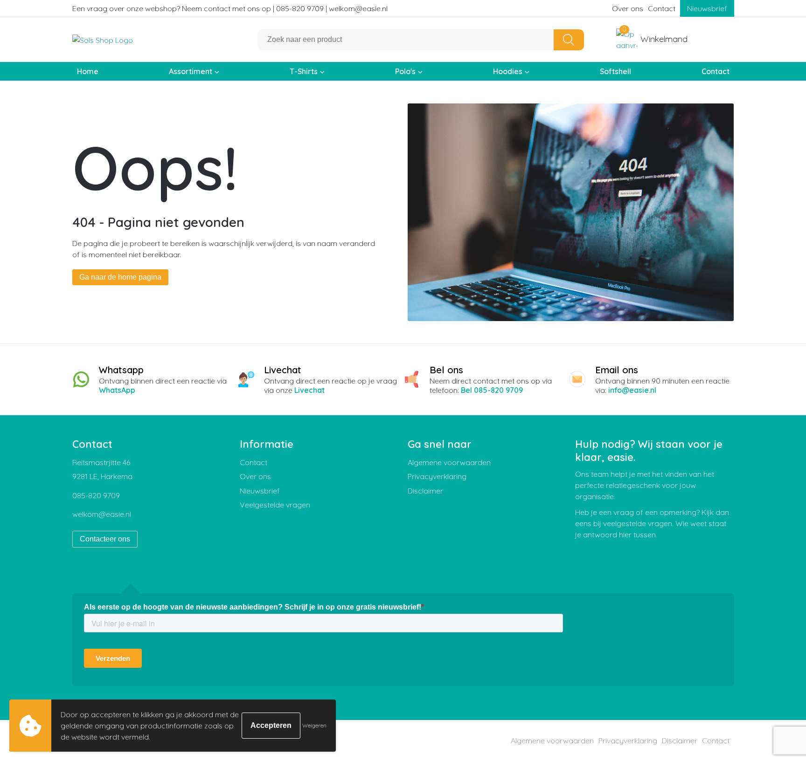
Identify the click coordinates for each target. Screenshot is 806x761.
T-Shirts (304, 71)
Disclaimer (425, 490)
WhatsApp (117, 390)
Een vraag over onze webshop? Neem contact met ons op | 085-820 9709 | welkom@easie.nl (230, 8)
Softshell (615, 71)
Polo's (405, 71)
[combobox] (405, 39)
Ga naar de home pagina (120, 277)
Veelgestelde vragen (275, 504)
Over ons (627, 8)
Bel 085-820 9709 (492, 390)
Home (87, 71)
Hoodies (507, 71)
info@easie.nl (632, 390)
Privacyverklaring (437, 476)
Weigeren (314, 725)
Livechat (309, 390)
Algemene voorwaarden (449, 462)
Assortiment (190, 71)
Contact (661, 8)
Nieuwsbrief (707, 8)
